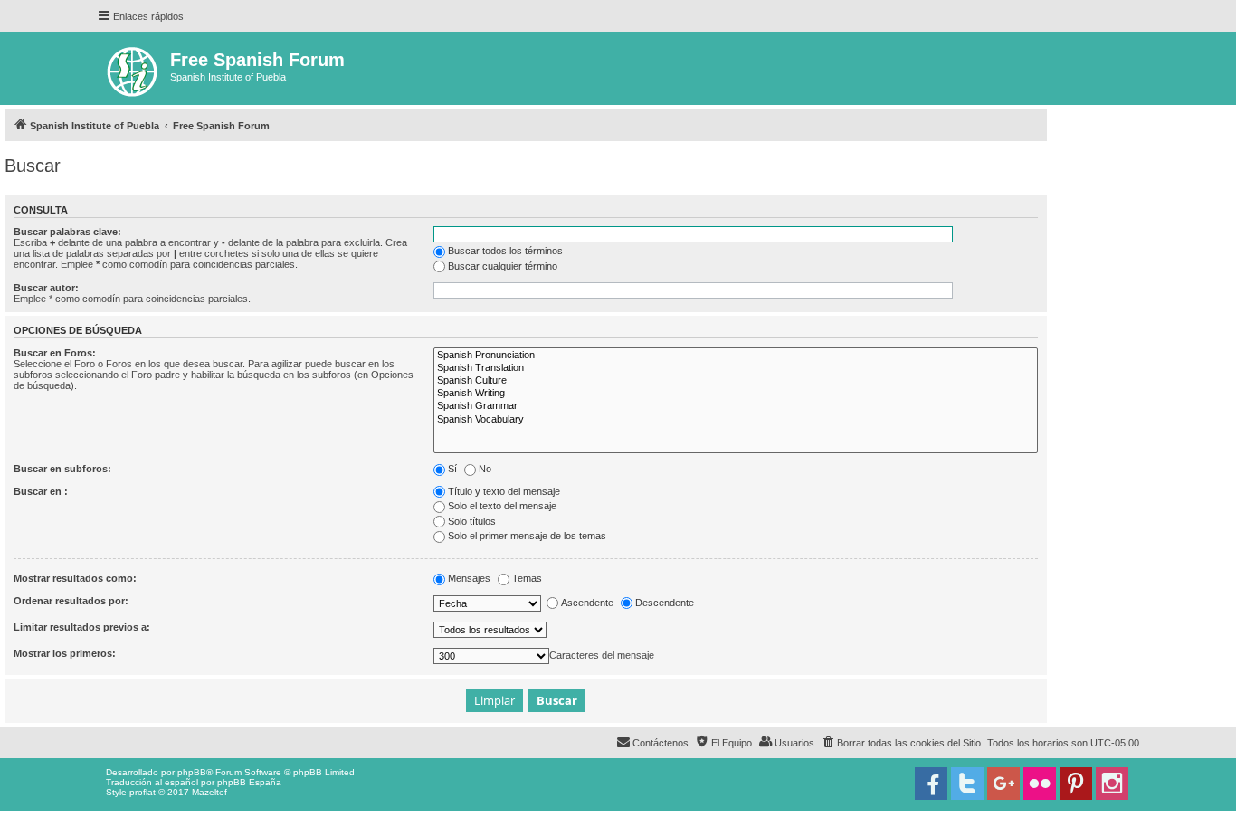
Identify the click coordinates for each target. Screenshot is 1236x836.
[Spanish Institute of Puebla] (133, 68)
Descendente (664, 602)
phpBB (191, 772)
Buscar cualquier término (502, 266)
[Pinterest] (1076, 783)
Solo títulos (472, 521)
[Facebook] (931, 783)
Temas (527, 578)
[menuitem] (901, 743)
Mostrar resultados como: (75, 578)
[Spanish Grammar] (735, 406)
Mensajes (469, 578)
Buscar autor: (46, 287)
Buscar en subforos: (62, 468)
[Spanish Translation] (735, 368)
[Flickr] (1039, 783)
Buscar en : (41, 491)
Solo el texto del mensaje (502, 505)
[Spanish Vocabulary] (735, 419)
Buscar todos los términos (505, 250)
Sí (452, 468)
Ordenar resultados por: (71, 600)
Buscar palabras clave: (67, 231)
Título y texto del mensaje (504, 491)
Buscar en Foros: (55, 352)
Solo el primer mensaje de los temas (527, 535)
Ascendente (587, 602)
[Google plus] (1003, 783)
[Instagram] (1112, 783)
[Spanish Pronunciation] (735, 355)
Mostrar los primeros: (65, 653)
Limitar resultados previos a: (82, 627)
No (485, 468)
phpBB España (249, 782)
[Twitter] (967, 783)
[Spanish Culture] (735, 381)
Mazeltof (209, 792)
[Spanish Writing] (735, 393)
